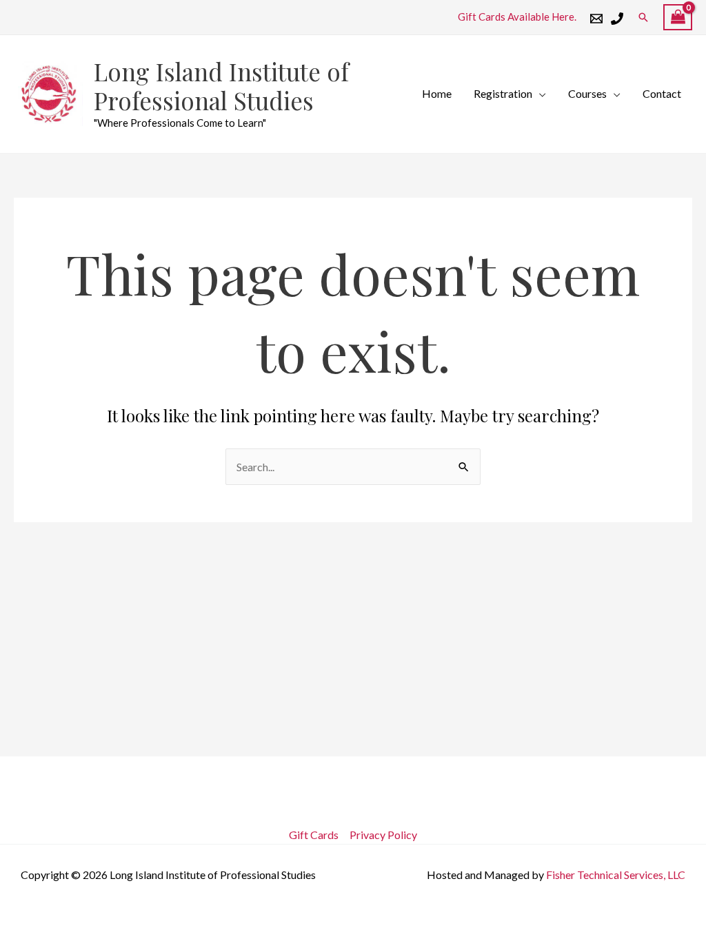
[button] (643, 17)
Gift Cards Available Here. (517, 16)
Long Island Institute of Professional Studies (221, 85)
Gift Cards (314, 834)
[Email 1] (596, 18)
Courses (587, 93)
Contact (662, 93)
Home (437, 93)
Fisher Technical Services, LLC (615, 874)
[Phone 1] (617, 18)
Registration (503, 93)
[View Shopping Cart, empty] (677, 17)
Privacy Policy (383, 834)
